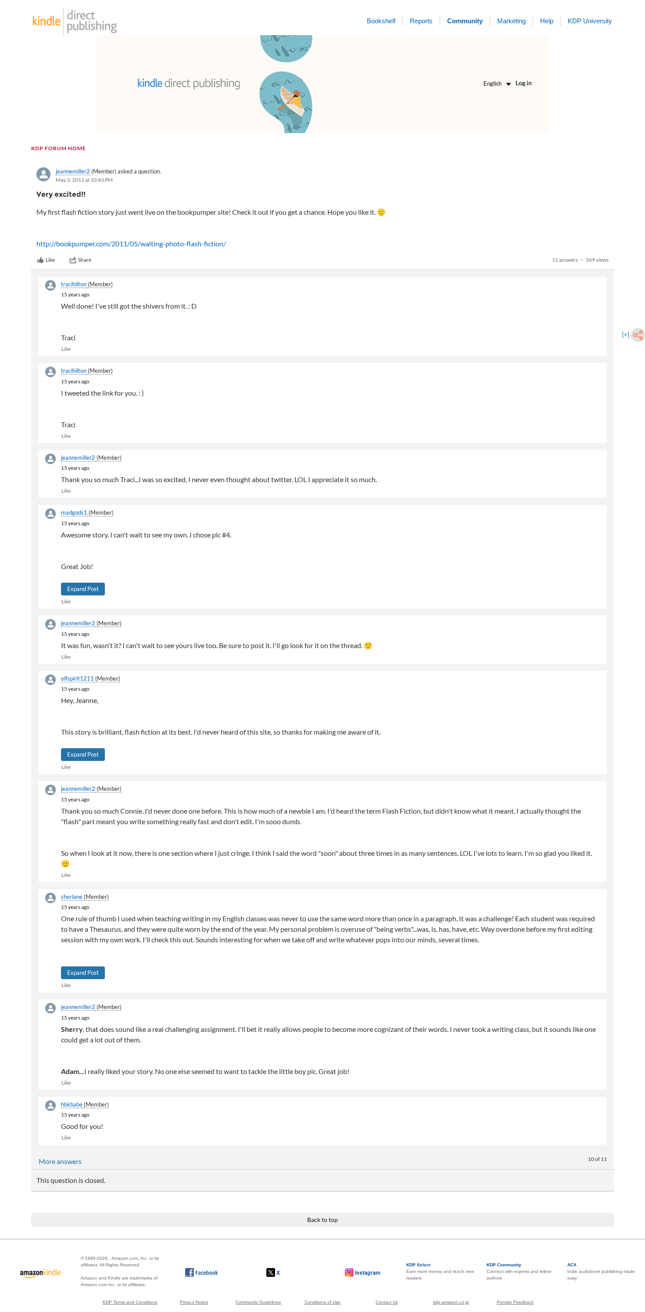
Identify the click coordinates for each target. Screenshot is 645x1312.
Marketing (511, 21)
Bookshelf (381, 21)
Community (465, 21)
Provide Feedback (515, 1302)
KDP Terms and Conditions (130, 1302)
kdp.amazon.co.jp (451, 1302)
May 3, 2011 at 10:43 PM (84, 180)
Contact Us (387, 1302)
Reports (421, 21)
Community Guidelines (258, 1302)
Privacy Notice (194, 1302)
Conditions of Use (322, 1302)
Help (546, 21)
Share (84, 259)
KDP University (590, 21)
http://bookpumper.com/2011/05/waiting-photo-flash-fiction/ (131, 243)
